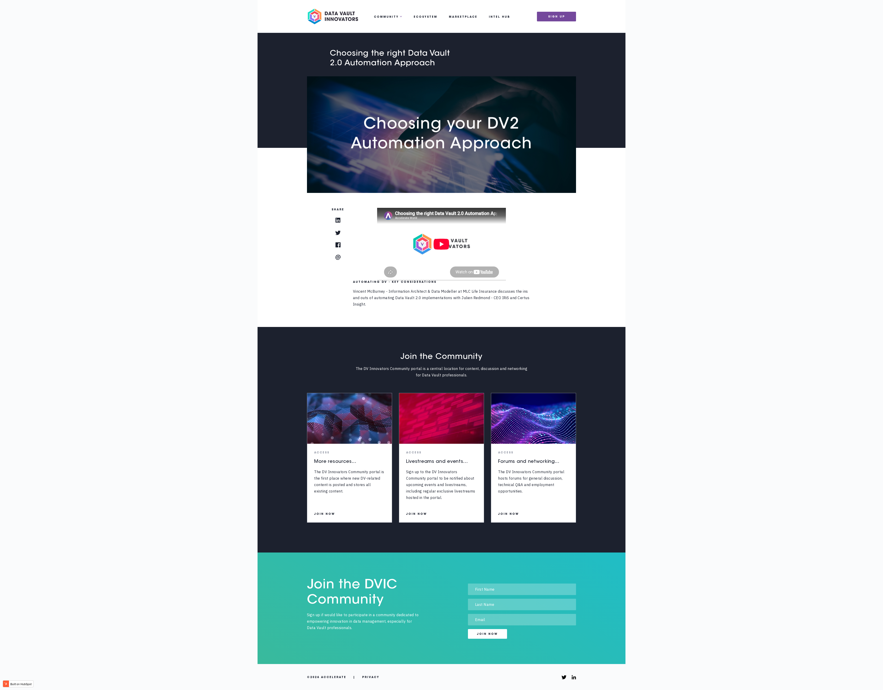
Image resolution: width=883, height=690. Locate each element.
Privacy (370, 677)
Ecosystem (425, 17)
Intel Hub (499, 17)
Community (386, 17)
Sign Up (556, 16)
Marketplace (463, 17)
